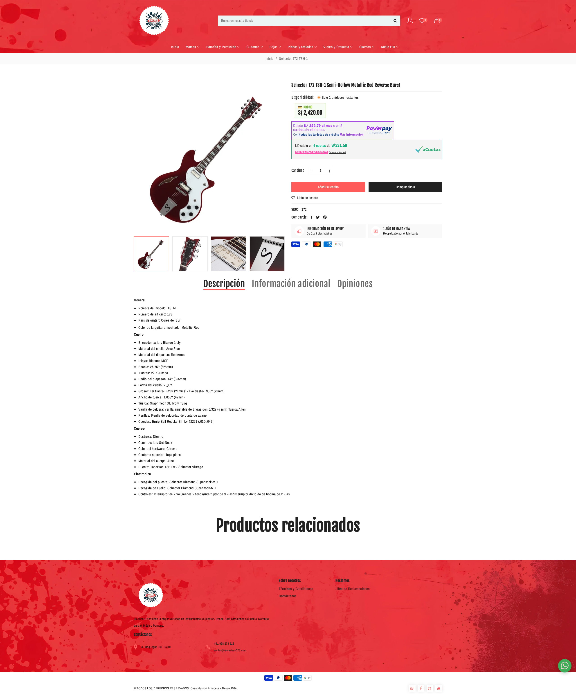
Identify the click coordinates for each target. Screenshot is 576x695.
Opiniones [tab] (355, 283)
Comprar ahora (405, 186)
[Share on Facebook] (312, 217)
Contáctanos (288, 595)
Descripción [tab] (224, 283)
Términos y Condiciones (296, 588)
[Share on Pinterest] (325, 217)
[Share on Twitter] (318, 217)
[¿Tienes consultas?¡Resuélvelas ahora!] (565, 666)
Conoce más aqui (337, 152)
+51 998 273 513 (224, 643)
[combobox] (309, 21)
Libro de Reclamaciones (352, 588)
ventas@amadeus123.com (230, 650)
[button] (438, 20)
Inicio (270, 58)
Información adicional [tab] (291, 283)
